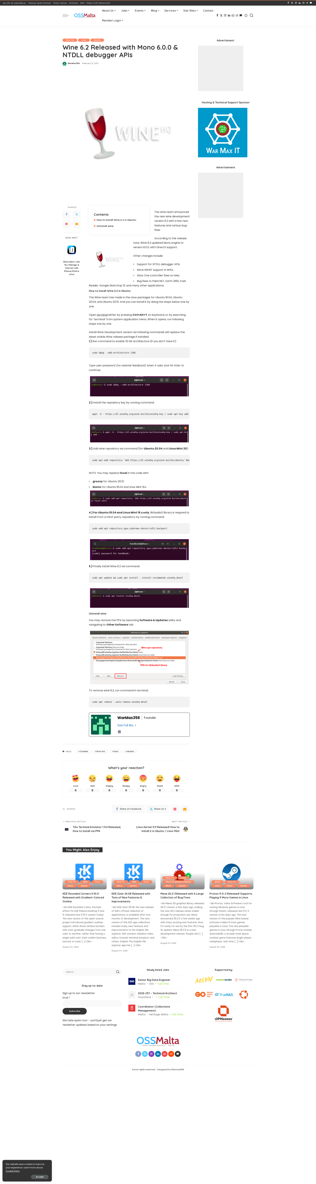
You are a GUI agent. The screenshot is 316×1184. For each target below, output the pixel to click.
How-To (70, 40)
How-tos (100, 751)
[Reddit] (307, 3)
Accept (40, 1177)
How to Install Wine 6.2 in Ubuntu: (117, 219)
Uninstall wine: (105, 226)
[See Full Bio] (135, 725)
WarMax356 (74, 63)
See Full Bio (125, 725)
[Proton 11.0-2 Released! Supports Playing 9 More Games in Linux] (232, 873)
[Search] (251, 15)
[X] (292, 3)
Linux (83, 40)
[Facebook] (288, 3)
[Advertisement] (220, 68)
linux (116, 751)
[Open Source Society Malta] (84, 15)
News (70, 886)
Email (66, 997)
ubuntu (97, 40)
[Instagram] (296, 3)
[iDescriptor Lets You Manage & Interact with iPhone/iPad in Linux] (71, 250)
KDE (85, 882)
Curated (84, 751)
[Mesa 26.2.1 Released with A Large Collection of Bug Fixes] (182, 873)
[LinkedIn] (300, 3)
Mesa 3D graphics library (178, 882)
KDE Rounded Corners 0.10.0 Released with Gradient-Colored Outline (83, 897)
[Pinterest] (66, 224)
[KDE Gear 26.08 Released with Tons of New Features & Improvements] (134, 873)
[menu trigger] (67, 15)
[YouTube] (303, 3)
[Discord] (311, 3)
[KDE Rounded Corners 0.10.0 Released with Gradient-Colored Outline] (85, 873)
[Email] (77, 224)
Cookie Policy (13, 1171)
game (217, 882)
